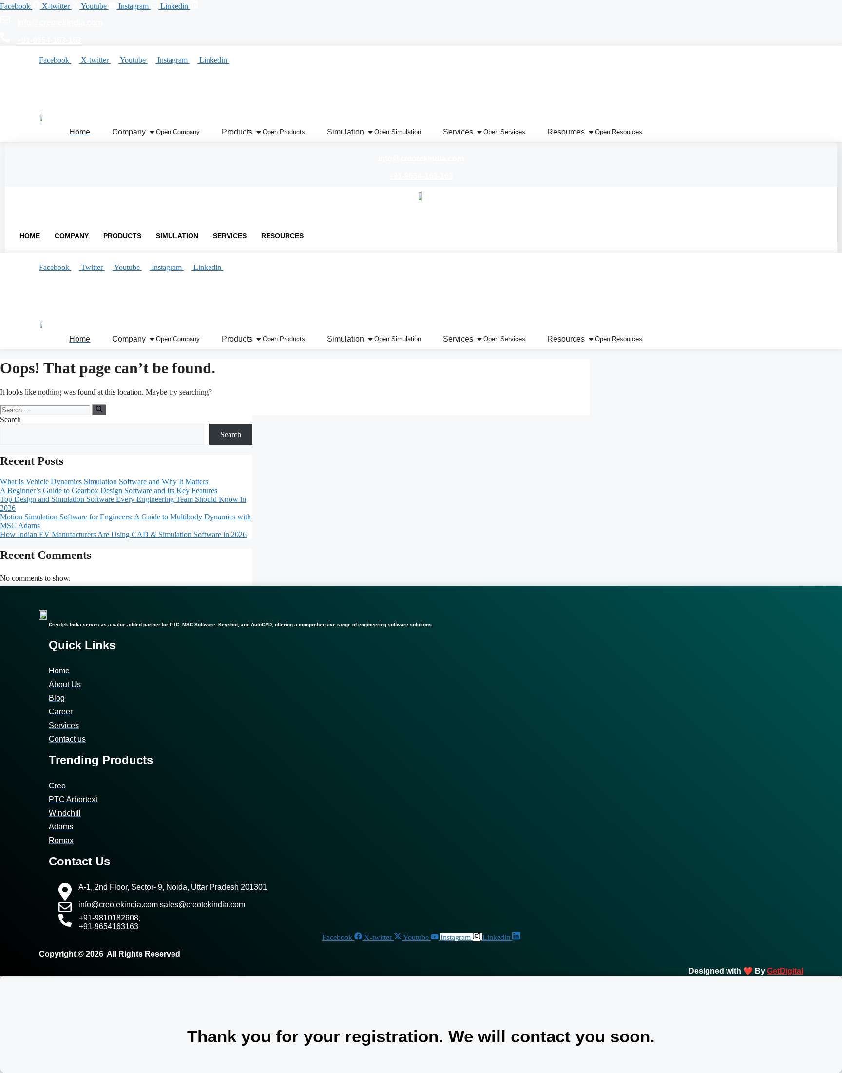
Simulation (177, 236)
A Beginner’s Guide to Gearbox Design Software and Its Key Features (108, 490)
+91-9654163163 (124, 311)
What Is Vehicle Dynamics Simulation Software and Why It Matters (104, 482)
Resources (282, 236)
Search (10, 419)
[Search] (99, 409)
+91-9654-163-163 (49, 40)
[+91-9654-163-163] (5, 39)
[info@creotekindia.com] (5, 21)
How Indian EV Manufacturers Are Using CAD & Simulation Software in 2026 (123, 534)
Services (230, 236)
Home (29, 236)
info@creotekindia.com (60, 23)
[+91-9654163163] (83, 309)
